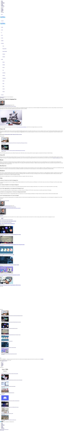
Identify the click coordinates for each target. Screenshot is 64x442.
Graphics (4, 91)
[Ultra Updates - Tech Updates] (5, 17)
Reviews (3, 67)
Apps (2, 35)
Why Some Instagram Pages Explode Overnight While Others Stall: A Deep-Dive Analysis (12, 244)
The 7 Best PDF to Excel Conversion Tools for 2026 (7, 254)
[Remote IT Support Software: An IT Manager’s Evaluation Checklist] (6, 263)
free (6, 200)
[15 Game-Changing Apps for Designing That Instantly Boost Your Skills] (6, 273)
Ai (1, 32)
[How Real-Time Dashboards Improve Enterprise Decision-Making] (5, 385)
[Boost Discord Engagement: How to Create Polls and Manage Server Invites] (6, 233)
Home (2, 27)
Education (4, 75)
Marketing (4, 64)
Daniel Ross (6, 205)
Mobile (2, 40)
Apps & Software (2, 97)
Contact (2, 4)
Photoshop (4, 56)
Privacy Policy (2, 3)
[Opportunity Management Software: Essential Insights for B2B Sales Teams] (6, 283)
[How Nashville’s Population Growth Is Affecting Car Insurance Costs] (5, 419)
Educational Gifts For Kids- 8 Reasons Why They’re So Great (13, 134)
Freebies (8, 200)
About (2, 1)
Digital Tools (4, 200)
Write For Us (2, 5)
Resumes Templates (5, 51)
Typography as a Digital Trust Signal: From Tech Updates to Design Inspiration (9, 373)
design (1, 200)
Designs (2, 43)
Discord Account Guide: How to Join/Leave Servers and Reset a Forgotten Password (10, 400)
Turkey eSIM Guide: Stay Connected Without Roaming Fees (7, 392)
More (2, 59)
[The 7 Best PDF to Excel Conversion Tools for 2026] (6, 253)
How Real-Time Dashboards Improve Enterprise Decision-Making (8, 386)
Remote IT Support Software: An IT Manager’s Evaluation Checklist (9, 264)
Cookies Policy (3, 2)
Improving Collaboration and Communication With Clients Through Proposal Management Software (11, 315)
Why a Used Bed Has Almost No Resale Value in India (7, 413)
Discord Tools (2, 6)
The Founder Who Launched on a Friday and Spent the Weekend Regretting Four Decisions (13, 150)
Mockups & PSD (4, 48)
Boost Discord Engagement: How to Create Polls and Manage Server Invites (10, 234)
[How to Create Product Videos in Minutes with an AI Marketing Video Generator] (5, 406)
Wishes (3, 83)
